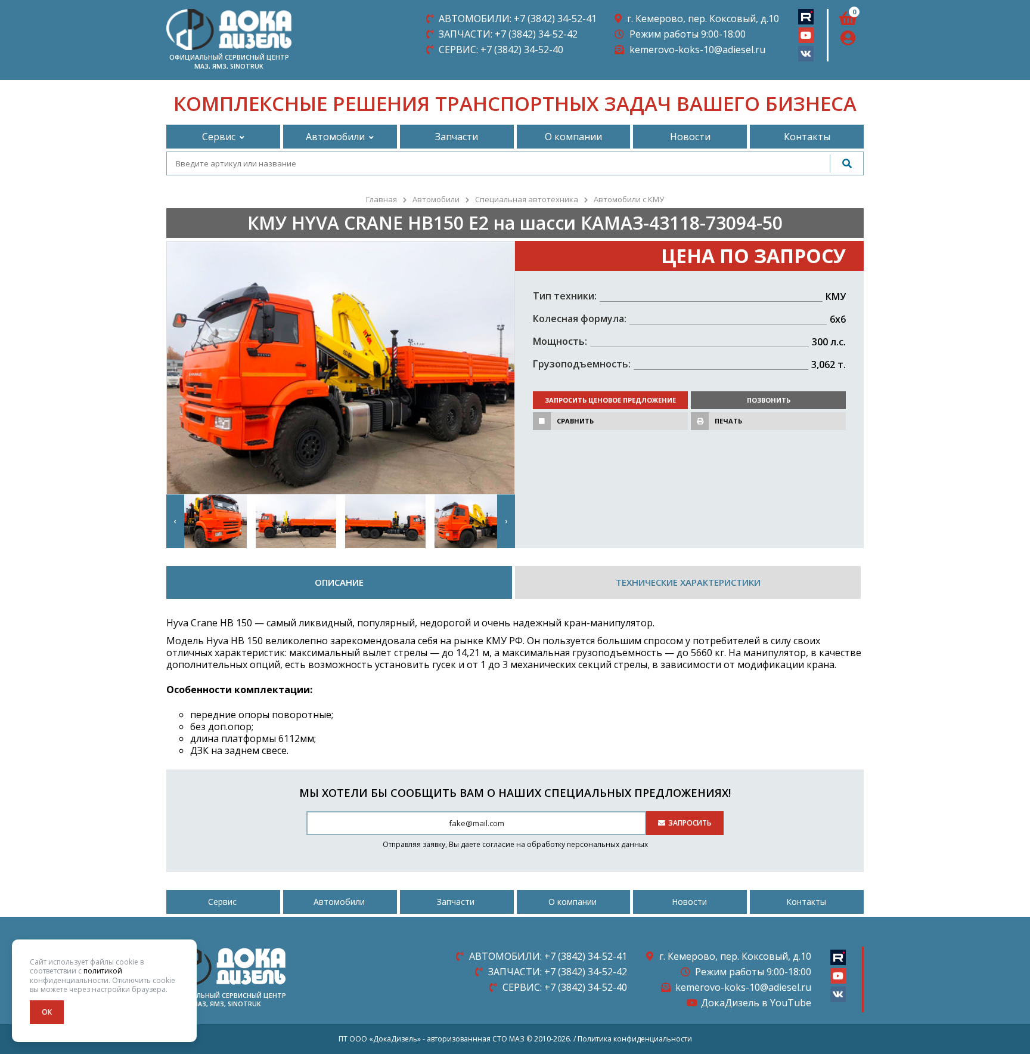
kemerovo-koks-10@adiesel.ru (697, 49)
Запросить (690, 823)
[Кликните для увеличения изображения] (340, 368)
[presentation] (175, 521)
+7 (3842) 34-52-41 (518, 18)
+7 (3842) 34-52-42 (508, 34)
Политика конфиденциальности (635, 1039)
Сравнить (575, 420)
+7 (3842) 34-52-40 (501, 49)
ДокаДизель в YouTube (756, 1002)
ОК (47, 1012)
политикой (102, 971)
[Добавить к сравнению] (542, 421)
